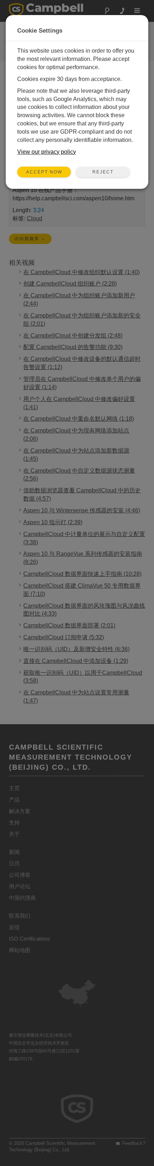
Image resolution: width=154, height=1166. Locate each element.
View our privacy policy (46, 152)
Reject (103, 172)
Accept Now (44, 172)
